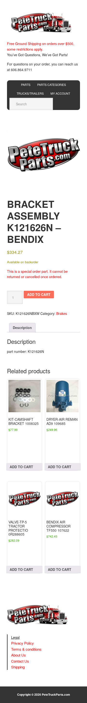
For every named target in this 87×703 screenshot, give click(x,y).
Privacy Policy (22, 643)
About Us (18, 654)
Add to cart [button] (21, 466)
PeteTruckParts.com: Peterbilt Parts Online (43, 22)
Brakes (61, 313)
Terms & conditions (26, 649)
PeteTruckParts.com (56, 694)
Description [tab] (22, 327)
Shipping (18, 666)
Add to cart (39, 294)
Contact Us (20, 661)
